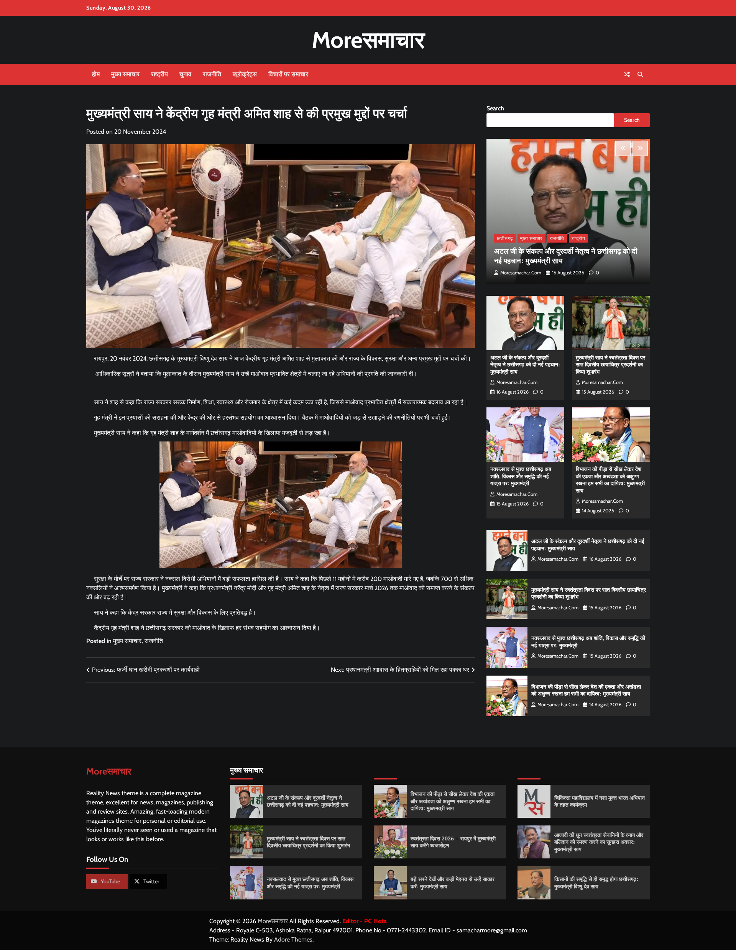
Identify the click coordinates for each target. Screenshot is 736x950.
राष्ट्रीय (159, 74)
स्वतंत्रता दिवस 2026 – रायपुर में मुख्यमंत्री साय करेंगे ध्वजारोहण (453, 842)
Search (495, 108)
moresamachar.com (520, 273)
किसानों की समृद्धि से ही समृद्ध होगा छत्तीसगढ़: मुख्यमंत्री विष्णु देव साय (596, 882)
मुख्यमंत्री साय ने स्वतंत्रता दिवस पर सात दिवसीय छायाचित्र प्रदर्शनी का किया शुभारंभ (610, 364)
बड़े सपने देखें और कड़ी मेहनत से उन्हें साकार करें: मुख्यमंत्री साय (453, 882)
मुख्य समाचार (125, 74)
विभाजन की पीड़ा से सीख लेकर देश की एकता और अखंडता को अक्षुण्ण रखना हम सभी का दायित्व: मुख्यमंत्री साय (610, 479)
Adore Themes (293, 939)
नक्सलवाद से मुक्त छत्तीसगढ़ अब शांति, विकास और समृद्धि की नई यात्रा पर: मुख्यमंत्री (520, 476)
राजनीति (212, 74)
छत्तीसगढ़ (505, 238)
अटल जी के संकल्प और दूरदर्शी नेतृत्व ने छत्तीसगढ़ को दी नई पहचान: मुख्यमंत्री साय (565, 255)
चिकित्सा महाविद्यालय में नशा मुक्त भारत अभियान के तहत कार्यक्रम (599, 801)
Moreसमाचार (368, 40)
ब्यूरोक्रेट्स (245, 74)
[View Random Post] (626, 74)
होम (96, 74)
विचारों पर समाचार (288, 74)
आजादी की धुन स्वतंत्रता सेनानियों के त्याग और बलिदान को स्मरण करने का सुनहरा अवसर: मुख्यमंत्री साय (598, 842)
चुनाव (185, 74)
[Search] (640, 74)
